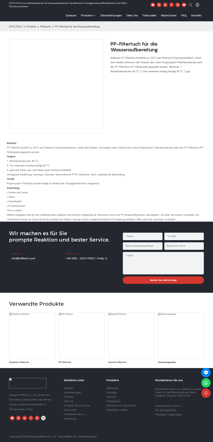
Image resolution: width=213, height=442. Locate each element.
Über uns (68, 401)
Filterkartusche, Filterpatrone (121, 405)
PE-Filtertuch (65, 362)
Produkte (31, 26)
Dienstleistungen (72, 392)
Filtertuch (45, 26)
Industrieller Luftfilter (117, 410)
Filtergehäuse (113, 401)
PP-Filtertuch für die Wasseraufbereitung (77, 26)
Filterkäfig (111, 392)
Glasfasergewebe (167, 362)
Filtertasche (112, 388)
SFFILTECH (15, 26)
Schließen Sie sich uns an (77, 405)
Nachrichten (70, 410)
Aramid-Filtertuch (117, 362)
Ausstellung (70, 418)
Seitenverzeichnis (88, 436)
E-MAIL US (16, 254)
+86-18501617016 (167, 410)
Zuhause (68, 388)
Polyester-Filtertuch (19, 362)
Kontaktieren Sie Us (74, 414)
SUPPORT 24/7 (72, 254)
